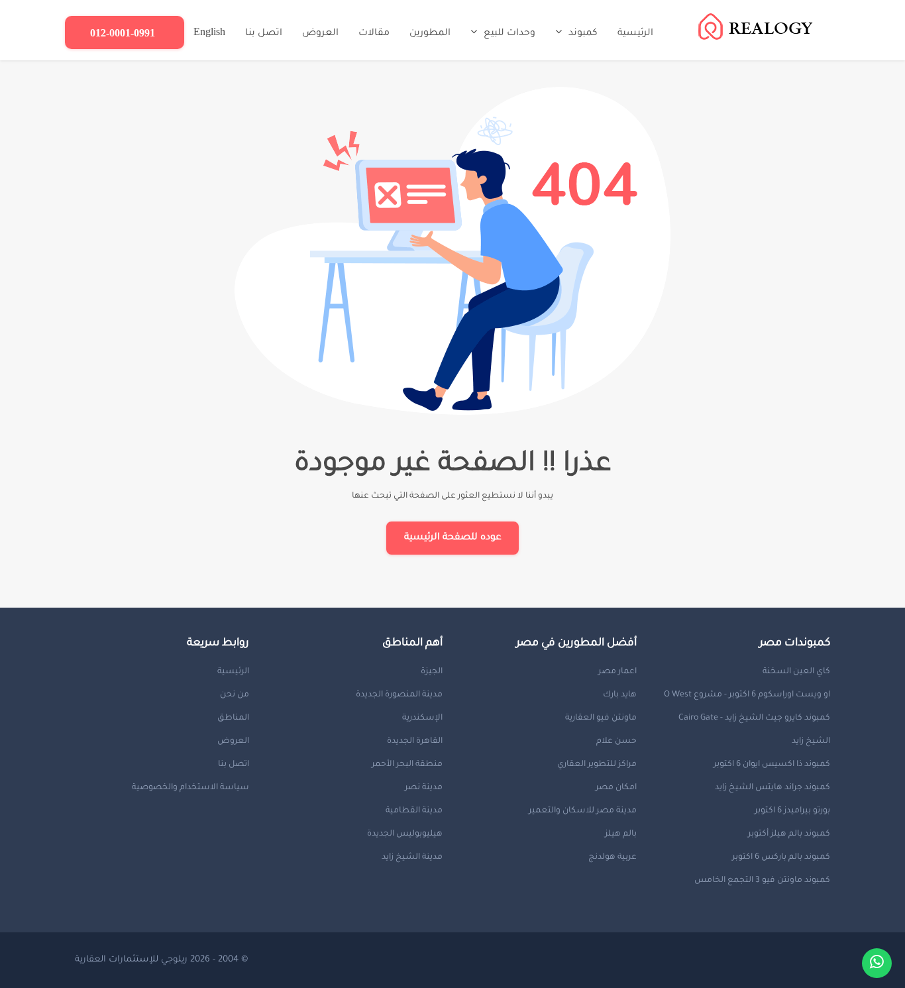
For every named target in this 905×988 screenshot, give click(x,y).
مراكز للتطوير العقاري (597, 764)
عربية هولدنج (612, 857)
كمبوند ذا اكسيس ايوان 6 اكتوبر (772, 764)
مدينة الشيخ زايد (412, 857)
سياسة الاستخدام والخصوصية (190, 788)
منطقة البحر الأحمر (407, 764)
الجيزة (432, 672)
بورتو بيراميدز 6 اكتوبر (792, 811)
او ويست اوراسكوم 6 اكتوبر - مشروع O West (747, 695)
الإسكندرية (422, 718)
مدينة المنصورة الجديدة (399, 695)
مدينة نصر (424, 788)
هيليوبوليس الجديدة (405, 834)
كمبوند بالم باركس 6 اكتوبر (781, 857)
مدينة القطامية (414, 811)
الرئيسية (233, 672)
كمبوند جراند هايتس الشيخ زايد (772, 788)
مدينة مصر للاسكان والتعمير (583, 811)
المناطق (233, 718)
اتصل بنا (233, 764)
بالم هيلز (621, 834)
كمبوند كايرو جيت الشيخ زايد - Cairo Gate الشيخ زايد (754, 730)
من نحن (234, 695)
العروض (233, 741)
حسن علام (616, 741)
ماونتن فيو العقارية (601, 718)
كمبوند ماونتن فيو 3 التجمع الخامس (762, 880)
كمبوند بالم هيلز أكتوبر (789, 834)
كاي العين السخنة (796, 672)
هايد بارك (620, 695)
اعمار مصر (617, 672)
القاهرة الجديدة (415, 741)
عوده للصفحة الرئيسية (453, 538)
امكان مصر (616, 788)
